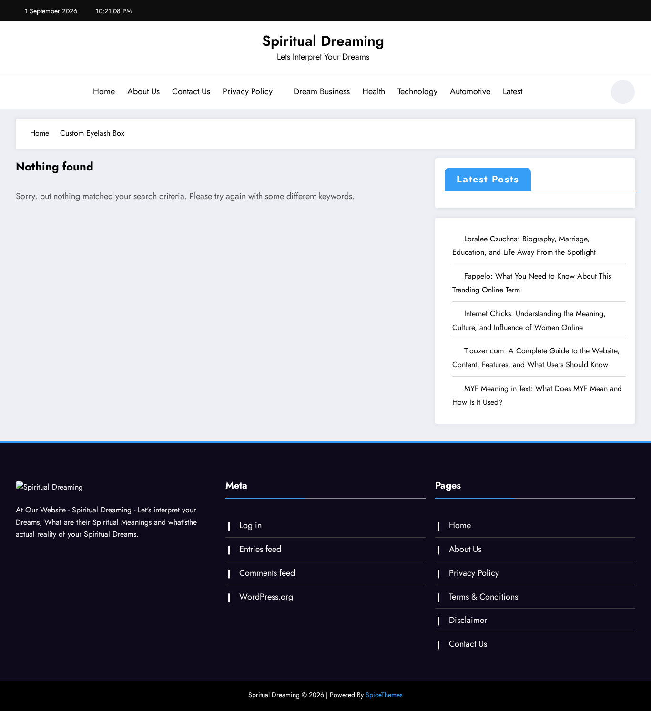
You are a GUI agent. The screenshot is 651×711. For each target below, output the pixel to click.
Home (104, 91)
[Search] (592, 93)
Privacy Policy (248, 91)
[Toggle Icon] (23, 93)
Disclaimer (468, 620)
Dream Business (322, 91)
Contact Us (191, 91)
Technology (417, 91)
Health (373, 91)
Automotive (470, 91)
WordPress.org (266, 597)
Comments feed (267, 573)
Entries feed (260, 549)
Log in (250, 525)
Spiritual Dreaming (323, 40)
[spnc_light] (623, 92)
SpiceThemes (384, 695)
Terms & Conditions (483, 597)
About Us (143, 91)
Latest (512, 91)
